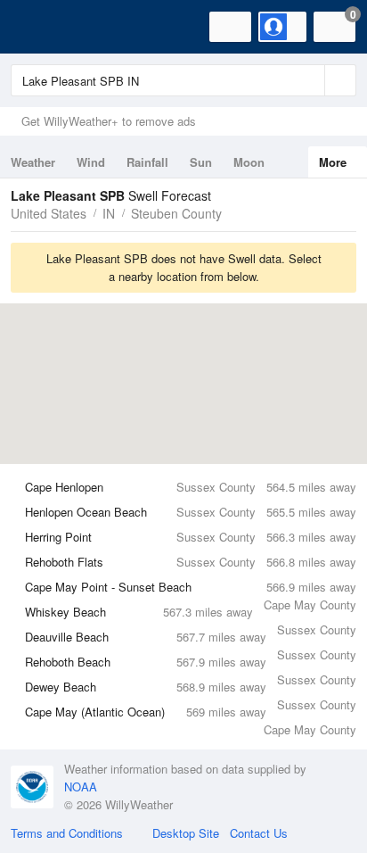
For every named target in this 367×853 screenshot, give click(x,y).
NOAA (80, 786)
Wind (91, 161)
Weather (33, 161)
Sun (201, 161)
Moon (249, 161)
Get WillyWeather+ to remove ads (108, 120)
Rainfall (147, 161)
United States (48, 213)
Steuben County (176, 213)
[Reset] (309, 80)
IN (108, 213)
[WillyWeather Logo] (40, 27)
